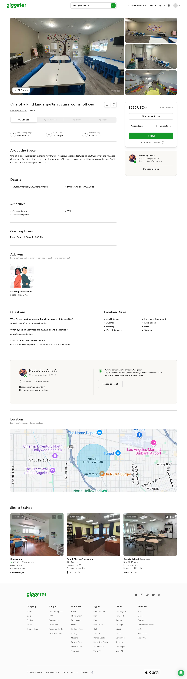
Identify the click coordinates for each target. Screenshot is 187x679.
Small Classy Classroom (80, 559)
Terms (65, 672)
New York (120, 616)
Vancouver (120, 638)
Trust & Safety (55, 633)
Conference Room (146, 624)
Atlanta (119, 620)
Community (54, 620)
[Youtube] (153, 594)
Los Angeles (121, 611)
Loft (139, 629)
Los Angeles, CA (18, 110)
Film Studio (98, 624)
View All (75, 651)
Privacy (74, 672)
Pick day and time (151, 116)
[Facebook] (136, 594)
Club (95, 629)
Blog (29, 616)
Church (97, 633)
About (29, 611)
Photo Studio (99, 611)
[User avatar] (175, 5)
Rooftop (141, 620)
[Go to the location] (37, 534)
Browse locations (136, 5)
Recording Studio (101, 642)
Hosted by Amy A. (147, 155)
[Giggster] (16, 5)
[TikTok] (147, 594)
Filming (74, 633)
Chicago (119, 624)
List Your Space (157, 5)
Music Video (76, 646)
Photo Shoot (76, 616)
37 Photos (23, 90)
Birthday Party (77, 629)
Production (75, 620)
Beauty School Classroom (137, 559)
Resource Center (56, 629)
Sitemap (84, 672)
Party (73, 611)
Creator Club (32, 629)
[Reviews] (159, 594)
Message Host (151, 168)
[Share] (107, 104)
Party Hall (142, 633)
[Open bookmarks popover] (113, 104)
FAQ (51, 616)
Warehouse (99, 646)
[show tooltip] (163, 142)
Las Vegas (120, 646)
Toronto (119, 642)
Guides (30, 620)
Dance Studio (99, 638)
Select (29, 624)
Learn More (138, 375)
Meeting (74, 638)
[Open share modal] (54, 517)
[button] (181, 673)
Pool (95, 620)
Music (140, 611)
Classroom (16, 559)
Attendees (137, 125)
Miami (118, 629)
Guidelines (53, 624)
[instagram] (142, 594)
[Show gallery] (67, 56)
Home (96, 616)
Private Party (76, 642)
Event (73, 624)
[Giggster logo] (36, 594)
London (119, 633)
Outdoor (141, 616)
